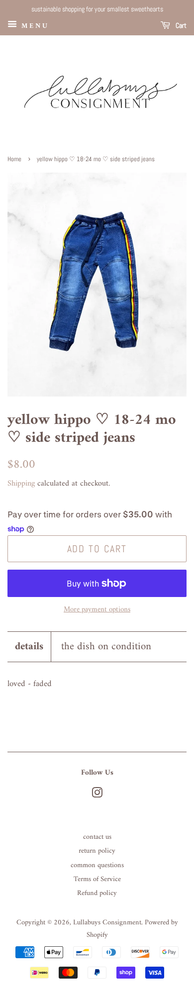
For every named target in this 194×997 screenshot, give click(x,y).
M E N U (33, 25)
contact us (97, 837)
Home (14, 159)
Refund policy (97, 893)
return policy (97, 851)
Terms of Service (97, 879)
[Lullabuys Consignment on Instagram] (97, 795)
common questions (97, 865)
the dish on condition (106, 646)
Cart (180, 25)
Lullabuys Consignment (107, 922)
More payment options (97, 609)
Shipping (21, 484)
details (29, 646)
